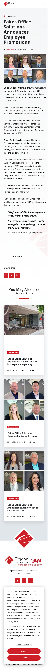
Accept (24, 651)
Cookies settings (24, 644)
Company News (16, 256)
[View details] (17, 580)
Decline (24, 658)
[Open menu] (43, 4)
